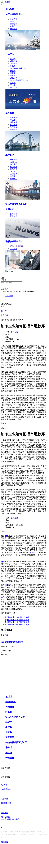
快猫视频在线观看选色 (16, 204)
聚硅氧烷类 (10, 701)
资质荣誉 (13, 24)
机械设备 (13, 167)
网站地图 (4, 842)
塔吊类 (12, 83)
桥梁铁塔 (13, 159)
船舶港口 (13, 179)
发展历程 (13, 26)
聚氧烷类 (13, 61)
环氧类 (12, 66)
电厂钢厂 (13, 171)
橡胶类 (12, 73)
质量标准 (13, 122)
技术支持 (9, 113)
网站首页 (9, 9)
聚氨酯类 (13, 78)
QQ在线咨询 (6, 789)
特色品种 (13, 87)
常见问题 (13, 125)
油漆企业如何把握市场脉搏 (12, 642)
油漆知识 (13, 127)
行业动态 (13, 216)
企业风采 (13, 29)
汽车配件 (13, 176)
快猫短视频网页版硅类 (19, 80)
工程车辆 (13, 174)
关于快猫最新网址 (14, 14)
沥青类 (12, 76)
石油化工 (13, 162)
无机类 (12, 85)
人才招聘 (13, 249)
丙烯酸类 (13, 64)
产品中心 (9, 54)
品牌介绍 (13, 21)
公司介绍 (13, 19)
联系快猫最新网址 (14, 241)
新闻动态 (9, 209)
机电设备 (13, 169)
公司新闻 (13, 214)
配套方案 (13, 117)
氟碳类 (12, 59)
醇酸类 (12, 71)
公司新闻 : (5, 635)
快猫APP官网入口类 (18, 68)
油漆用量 (13, 129)
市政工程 (13, 164)
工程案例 (9, 155)
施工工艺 (13, 120)
